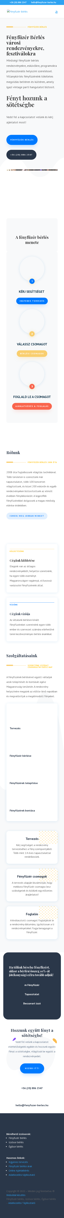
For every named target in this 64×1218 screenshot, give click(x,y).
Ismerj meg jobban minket (27, 516)
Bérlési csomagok (32, 353)
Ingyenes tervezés (32, 301)
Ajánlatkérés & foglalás (32, 406)
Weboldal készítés (15, 1195)
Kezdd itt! (32, 1068)
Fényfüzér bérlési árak (20, 1166)
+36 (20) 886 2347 (21, 154)
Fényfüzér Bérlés (22, 139)
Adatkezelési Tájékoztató (21, 1203)
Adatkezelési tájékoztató (22, 1174)
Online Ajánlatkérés (19, 1170)
